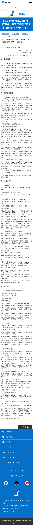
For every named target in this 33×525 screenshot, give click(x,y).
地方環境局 (5, 34)
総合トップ (9, 431)
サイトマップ (14, 471)
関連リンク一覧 (15, 476)
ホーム (8, 442)
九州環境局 (15, 34)
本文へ (15, 8)
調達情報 (25, 34)
